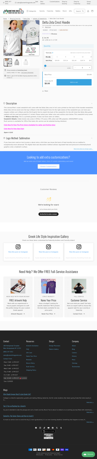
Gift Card (29, 353)
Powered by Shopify (55, 453)
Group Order (89, 3)
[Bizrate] (94, 458)
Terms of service (58, 454)
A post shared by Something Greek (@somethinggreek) (23, 258)
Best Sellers (42, 3)
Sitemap (74, 363)
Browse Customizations (49, 166)
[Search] (83, 11)
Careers (74, 353)
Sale (36, 1)
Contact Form (77, 314)
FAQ (27, 349)
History (74, 356)
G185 (55, 30)
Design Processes (54, 346)
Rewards (29, 360)
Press (73, 360)
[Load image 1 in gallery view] (8, 62)
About (74, 346)
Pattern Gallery (54, 349)
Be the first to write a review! (48, 214)
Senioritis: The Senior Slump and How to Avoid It (18, 416)
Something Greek (45, 453)
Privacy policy (48, 454)
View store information (27, 72)
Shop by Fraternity (77, 3)
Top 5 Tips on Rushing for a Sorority (14, 406)
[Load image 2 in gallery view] (17, 62)
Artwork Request (16, 314)
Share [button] (46, 91)
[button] (31, 11)
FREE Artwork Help (18, 300)
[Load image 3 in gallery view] (26, 62)
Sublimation (64, 30)
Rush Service (30, 367)
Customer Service (79, 300)
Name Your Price (48, 300)
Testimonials (76, 367)
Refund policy (39, 454)
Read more (48, 27)
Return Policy (30, 363)
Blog (73, 349)
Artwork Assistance (32, 346)
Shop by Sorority (64, 3)
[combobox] (79, 11)
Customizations (55, 1)
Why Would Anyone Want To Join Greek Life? (17, 394)
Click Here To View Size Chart (14, 129)
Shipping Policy (31, 370)
